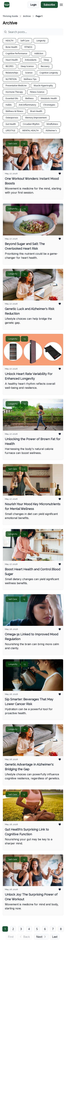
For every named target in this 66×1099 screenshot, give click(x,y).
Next (39, 936)
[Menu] (61, 4)
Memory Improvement (36, 117)
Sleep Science (27, 66)
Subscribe (49, 4)
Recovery (45, 66)
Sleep (46, 59)
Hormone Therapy (14, 92)
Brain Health (36, 111)
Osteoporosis (12, 117)
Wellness (29, 98)
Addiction (38, 53)
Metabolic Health (49, 98)
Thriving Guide (10, 16)
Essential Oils (12, 98)
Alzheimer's (51, 130)
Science (28, 72)
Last (54, 936)
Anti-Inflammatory (27, 104)
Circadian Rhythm (31, 124)
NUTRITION (11, 79)
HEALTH (9, 40)
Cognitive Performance (16, 53)
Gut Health (11, 124)
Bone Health (11, 47)
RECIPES (10, 66)
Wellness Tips (30, 79)
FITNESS (28, 47)
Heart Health (12, 59)
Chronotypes (49, 104)
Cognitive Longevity (49, 72)
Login (33, 4)
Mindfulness (52, 124)
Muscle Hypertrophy (43, 85)
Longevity (40, 40)
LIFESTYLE (10, 130)
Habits (9, 104)
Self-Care (24, 40)
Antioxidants (31, 59)
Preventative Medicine (16, 85)
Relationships (12, 72)
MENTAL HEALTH (30, 130)
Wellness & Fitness (14, 111)
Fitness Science (37, 92)
